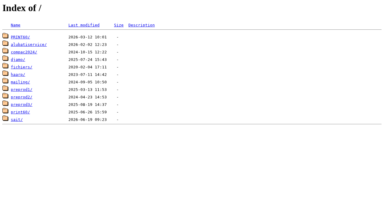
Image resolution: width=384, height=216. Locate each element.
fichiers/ (21, 67)
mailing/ (20, 82)
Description (141, 25)
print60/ (20, 112)
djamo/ (18, 59)
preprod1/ (21, 89)
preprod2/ (21, 97)
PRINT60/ (20, 37)
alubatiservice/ (29, 44)
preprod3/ (21, 104)
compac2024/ (24, 52)
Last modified (84, 25)
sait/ (17, 119)
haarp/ (18, 74)
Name (15, 25)
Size (119, 25)
